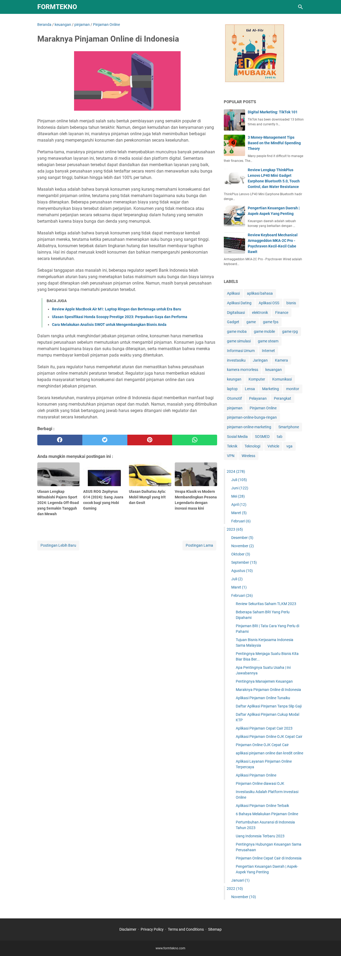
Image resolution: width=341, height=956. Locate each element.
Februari (241, 521)
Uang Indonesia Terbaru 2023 (260, 836)
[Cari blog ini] (300, 7)
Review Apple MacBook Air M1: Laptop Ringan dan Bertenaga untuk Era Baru (116, 309)
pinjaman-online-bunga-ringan (252, 417)
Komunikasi (282, 379)
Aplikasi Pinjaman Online (256, 775)
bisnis (291, 303)
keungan (234, 379)
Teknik (232, 446)
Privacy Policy (152, 929)
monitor (292, 389)
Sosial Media (237, 436)
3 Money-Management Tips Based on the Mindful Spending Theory (274, 143)
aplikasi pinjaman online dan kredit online (269, 753)
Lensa (250, 389)
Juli (239, 480)
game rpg (290, 331)
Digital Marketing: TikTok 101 (273, 112)
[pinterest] (149, 440)
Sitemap (215, 929)
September (244, 562)
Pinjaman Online (263, 408)
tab (279, 436)
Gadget (233, 322)
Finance (281, 312)
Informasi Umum (241, 351)
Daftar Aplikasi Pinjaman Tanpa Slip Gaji (269, 706)
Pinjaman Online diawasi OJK (260, 783)
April (238, 504)
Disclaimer (127, 929)
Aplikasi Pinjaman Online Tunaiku (263, 698)
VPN (230, 456)
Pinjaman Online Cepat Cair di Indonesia (269, 858)
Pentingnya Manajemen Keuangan (264, 681)
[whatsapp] (194, 440)
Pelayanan (258, 398)
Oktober (240, 554)
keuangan (273, 369)
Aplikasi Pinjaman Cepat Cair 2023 (264, 728)
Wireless (248, 456)
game (251, 322)
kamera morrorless (242, 369)
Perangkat (282, 398)
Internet (268, 351)
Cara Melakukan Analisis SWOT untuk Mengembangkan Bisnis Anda (109, 324)
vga (289, 446)
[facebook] (59, 440)
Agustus (242, 571)
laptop (232, 389)
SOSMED (262, 436)
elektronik (260, 312)
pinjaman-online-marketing (249, 427)
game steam (268, 341)
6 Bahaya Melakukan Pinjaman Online (267, 814)
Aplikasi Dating (239, 303)
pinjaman (234, 408)
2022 (235, 888)
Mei (238, 496)
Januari (240, 880)
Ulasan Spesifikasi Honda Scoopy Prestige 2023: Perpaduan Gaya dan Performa (119, 317)
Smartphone (288, 427)
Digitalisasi (236, 312)
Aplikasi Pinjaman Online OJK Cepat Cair (269, 736)
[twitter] (104, 440)
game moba (237, 331)
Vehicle (273, 446)
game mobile (264, 331)
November (242, 546)
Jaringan (260, 360)
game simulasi (239, 341)
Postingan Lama (199, 545)
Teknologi (252, 446)
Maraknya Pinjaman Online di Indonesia (268, 689)
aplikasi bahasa (260, 293)
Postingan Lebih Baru (58, 545)
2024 (236, 471)
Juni (239, 488)
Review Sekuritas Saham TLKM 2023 (266, 604)
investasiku (236, 360)
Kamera (281, 360)
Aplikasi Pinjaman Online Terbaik (262, 805)
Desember (242, 537)
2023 (235, 529)
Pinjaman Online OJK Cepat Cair (262, 745)
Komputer (257, 379)
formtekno (57, 7)
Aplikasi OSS (269, 303)
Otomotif (234, 398)
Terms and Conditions (186, 929)
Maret (239, 513)
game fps (270, 322)
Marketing (270, 389)
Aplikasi (233, 293)
